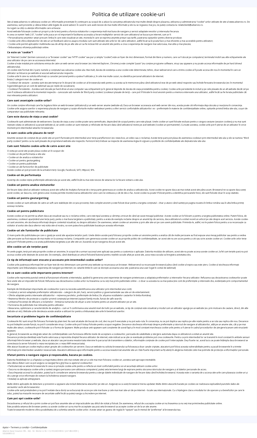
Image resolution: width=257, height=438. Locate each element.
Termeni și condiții (20, 427)
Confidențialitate (39, 427)
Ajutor (6, 427)
